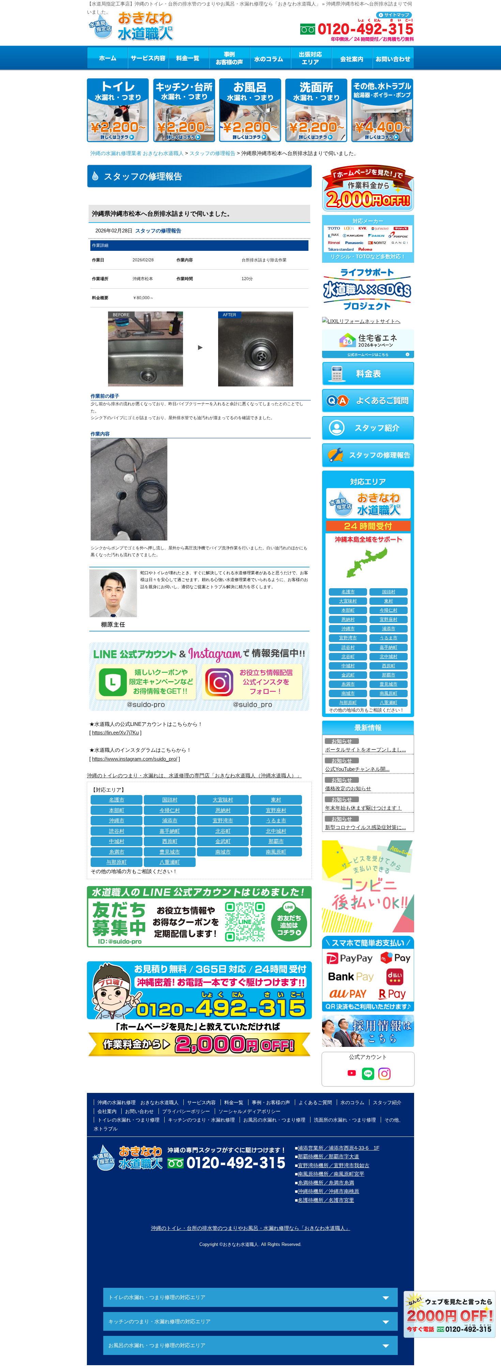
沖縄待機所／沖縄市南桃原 (328, 1191)
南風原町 (276, 852)
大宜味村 (223, 800)
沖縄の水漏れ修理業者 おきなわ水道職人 (137, 153)
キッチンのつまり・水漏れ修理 (201, 1120)
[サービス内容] (135, 57)
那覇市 (276, 841)
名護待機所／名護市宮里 (326, 1200)
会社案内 (352, 57)
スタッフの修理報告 (212, 153)
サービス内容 (147, 57)
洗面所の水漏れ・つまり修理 (345, 1120)
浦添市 (170, 820)
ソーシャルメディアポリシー (249, 1111)
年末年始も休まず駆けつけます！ (363, 808)
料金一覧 (188, 57)
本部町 (116, 810)
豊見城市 (170, 852)
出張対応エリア (311, 57)
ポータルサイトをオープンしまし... (365, 749)
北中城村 (276, 831)
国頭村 (170, 800)
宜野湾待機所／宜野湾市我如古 (333, 1165)
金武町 (223, 841)
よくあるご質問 (315, 1102)
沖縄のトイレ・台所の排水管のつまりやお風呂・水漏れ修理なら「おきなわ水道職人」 (250, 1228)
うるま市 (276, 820)
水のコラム (270, 57)
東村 (276, 800)
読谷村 (116, 831)
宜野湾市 (223, 820)
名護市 (116, 800)
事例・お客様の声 (229, 57)
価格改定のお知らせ (348, 788)
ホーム (107, 57)
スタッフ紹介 (387, 1102)
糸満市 (116, 852)
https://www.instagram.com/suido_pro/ (134, 759)
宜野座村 (276, 810)
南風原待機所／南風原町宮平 (331, 1174)
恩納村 (223, 810)
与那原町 (116, 862)
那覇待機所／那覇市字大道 (328, 1156)
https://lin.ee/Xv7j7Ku (115, 732)
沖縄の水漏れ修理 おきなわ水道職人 (138, 1102)
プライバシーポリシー (186, 1111)
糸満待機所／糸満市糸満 (326, 1183)
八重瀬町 (170, 862)
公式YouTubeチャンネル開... (357, 769)
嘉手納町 (170, 831)
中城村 (116, 841)
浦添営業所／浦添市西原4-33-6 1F (338, 1148)
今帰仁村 (170, 810)
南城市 (223, 852)
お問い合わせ (393, 57)
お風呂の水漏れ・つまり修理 (274, 1120)
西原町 (170, 841)
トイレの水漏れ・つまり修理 (128, 1120)
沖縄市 (116, 820)
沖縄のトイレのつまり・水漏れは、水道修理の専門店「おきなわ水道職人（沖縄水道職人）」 (194, 775)
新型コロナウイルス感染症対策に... (365, 827)
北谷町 (223, 831)
